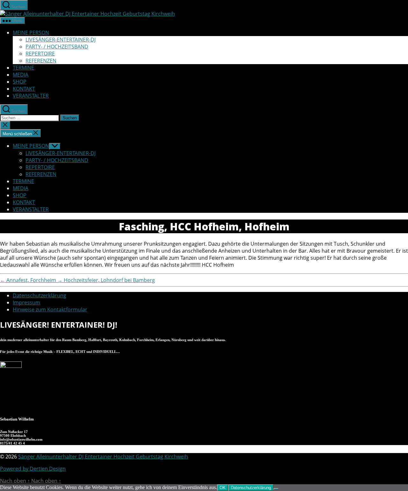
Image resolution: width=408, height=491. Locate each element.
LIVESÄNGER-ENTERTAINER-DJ (61, 39)
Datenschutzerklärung (39, 295)
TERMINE (23, 67)
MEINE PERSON (31, 32)
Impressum (26, 302)
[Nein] (276, 489)
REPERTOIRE (40, 53)
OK (223, 487)
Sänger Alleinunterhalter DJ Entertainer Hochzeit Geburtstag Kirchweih (103, 456)
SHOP (19, 81)
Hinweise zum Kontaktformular (50, 309)
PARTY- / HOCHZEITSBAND (57, 46)
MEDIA (20, 74)
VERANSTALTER (31, 95)
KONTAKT (24, 88)
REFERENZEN (41, 60)
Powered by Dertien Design (33, 468)
